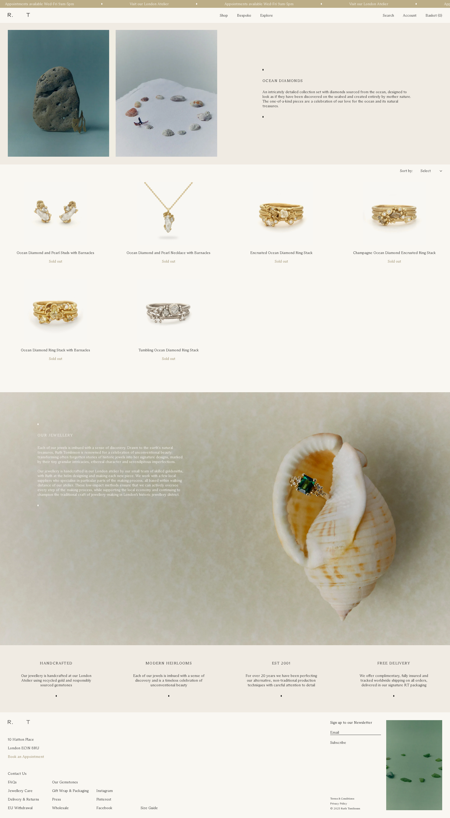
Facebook (104, 808)
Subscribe (338, 742)
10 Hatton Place (21, 739)
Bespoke (244, 15)
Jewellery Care (20, 790)
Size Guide (149, 808)
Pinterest (103, 799)
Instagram (104, 790)
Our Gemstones (65, 782)
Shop (224, 15)
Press (56, 799)
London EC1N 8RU (23, 748)
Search (388, 15)
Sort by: (406, 170)
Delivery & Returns (23, 799)
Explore (266, 15)
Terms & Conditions (342, 798)
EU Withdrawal (20, 808)
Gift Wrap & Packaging (70, 790)
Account (409, 15)
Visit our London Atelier (132, 4)
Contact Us (17, 773)
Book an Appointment (26, 756)
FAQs (12, 782)
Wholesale (60, 808)
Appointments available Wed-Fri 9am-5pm (242, 4)
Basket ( (432, 15)
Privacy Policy (338, 803)
